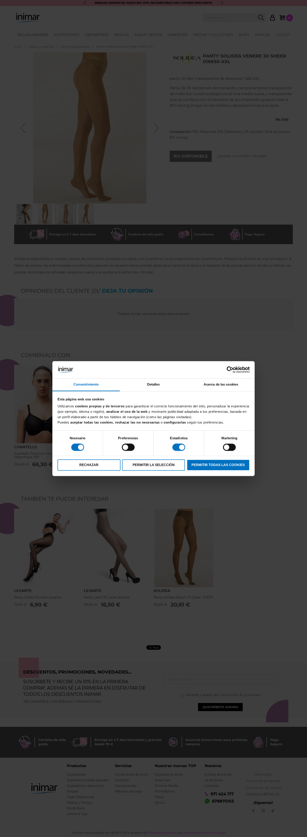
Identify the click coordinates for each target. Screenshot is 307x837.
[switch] (128, 447)
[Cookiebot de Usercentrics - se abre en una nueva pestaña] (230, 369)
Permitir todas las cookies (218, 465)
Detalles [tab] (153, 384)
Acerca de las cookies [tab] (221, 384)
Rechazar (88, 465)
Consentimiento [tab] (86, 384)
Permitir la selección (154, 465)
